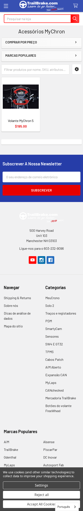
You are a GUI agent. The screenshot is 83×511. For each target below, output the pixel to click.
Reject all (41, 494)
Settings (41, 485)
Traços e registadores (60, 313)
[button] (77, 69)
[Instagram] (41, 260)
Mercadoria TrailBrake (60, 398)
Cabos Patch (54, 359)
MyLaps (50, 382)
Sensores (52, 336)
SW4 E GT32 (54, 344)
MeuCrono (52, 298)
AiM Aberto (53, 367)
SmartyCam (53, 329)
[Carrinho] (76, 6)
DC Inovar (50, 457)
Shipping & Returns (17, 298)
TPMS (49, 352)
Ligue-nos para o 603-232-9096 (41, 248)
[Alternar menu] (6, 6)
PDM (48, 321)
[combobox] (67, 507)
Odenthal (10, 457)
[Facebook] (50, 260)
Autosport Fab (53, 465)
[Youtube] (32, 260)
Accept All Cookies (41, 504)
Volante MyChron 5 (21, 121)
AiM (6, 442)
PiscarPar (50, 449)
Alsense (48, 442)
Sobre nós (11, 305)
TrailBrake (11, 449)
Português (63, 506)
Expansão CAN (56, 375)
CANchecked (54, 390)
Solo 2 (49, 305)
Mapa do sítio (13, 326)
